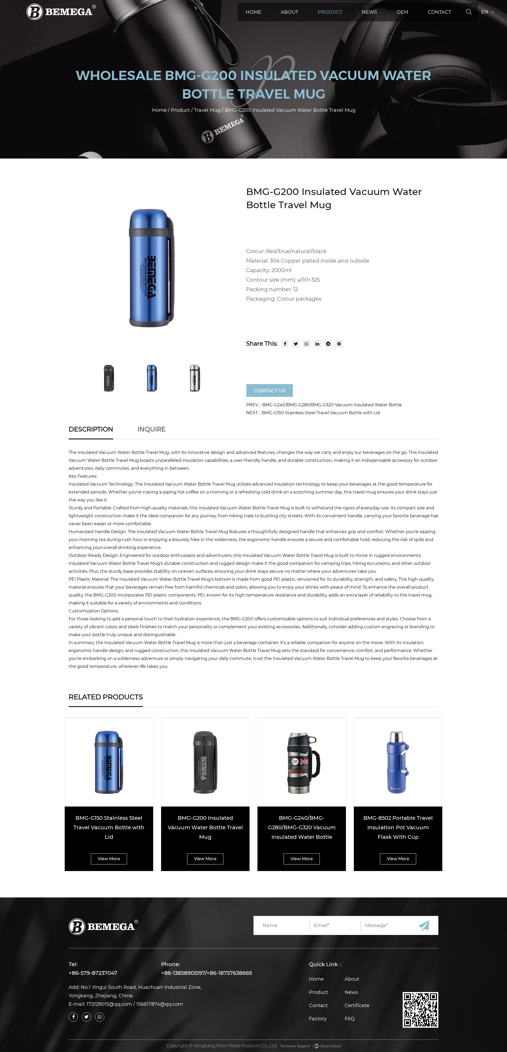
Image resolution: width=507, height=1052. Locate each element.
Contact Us (269, 391)
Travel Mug (208, 110)
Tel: (73, 964)
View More (109, 858)
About (289, 12)
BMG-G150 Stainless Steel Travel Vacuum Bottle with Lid (108, 827)
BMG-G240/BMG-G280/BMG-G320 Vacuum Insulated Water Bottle (302, 827)
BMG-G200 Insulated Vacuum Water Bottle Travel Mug (205, 827)
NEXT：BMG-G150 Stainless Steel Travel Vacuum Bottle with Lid (313, 412)
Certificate (357, 1005)
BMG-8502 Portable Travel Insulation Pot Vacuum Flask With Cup (398, 827)
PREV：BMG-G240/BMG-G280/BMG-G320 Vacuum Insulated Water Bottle (324, 404)
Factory (318, 1019)
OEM (402, 12)
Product (330, 12)
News (369, 12)
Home (253, 12)
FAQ (350, 1019)
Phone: (170, 964)
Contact (439, 12)
